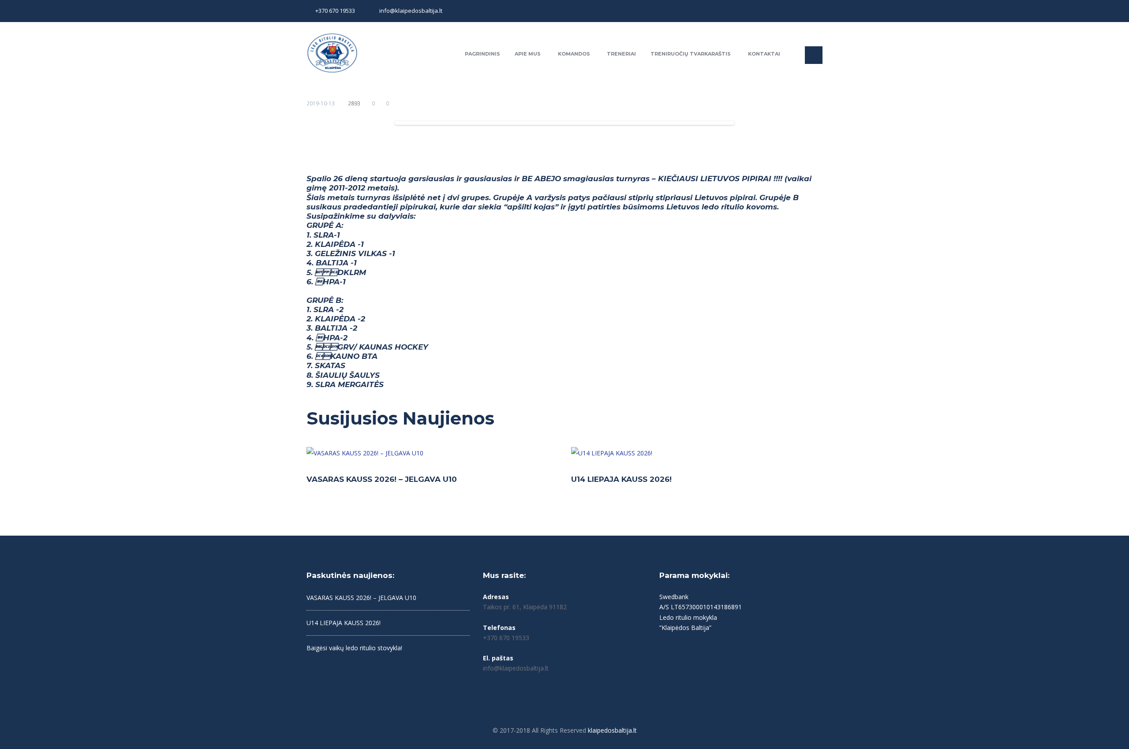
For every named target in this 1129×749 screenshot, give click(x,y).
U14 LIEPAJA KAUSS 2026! (621, 479)
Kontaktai (764, 54)
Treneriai (621, 54)
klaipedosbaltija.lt (612, 730)
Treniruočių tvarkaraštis (690, 54)
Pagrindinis (482, 54)
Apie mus (528, 54)
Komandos (574, 54)
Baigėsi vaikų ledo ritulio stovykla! (354, 648)
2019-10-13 (321, 103)
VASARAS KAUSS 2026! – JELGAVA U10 (382, 479)
